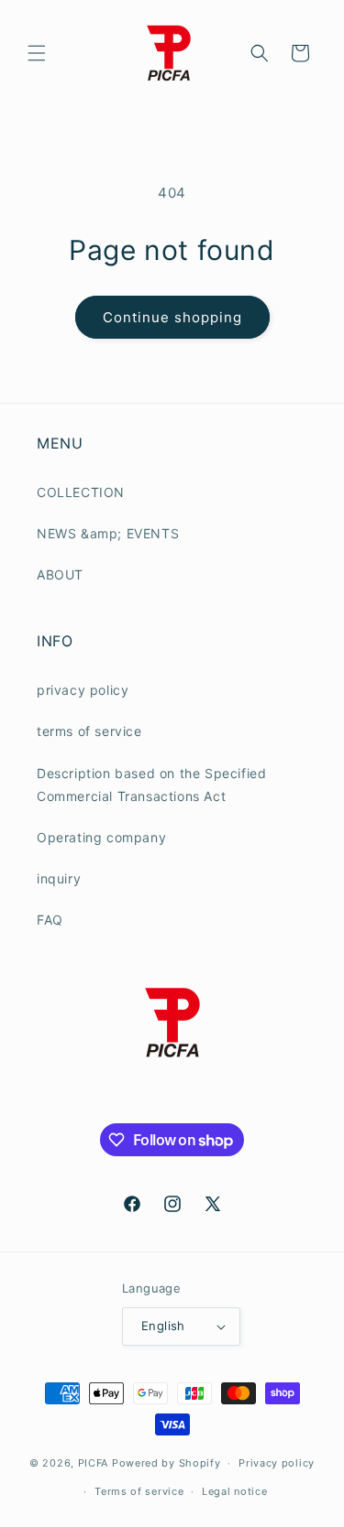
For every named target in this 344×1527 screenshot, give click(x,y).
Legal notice (234, 1491)
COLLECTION (81, 492)
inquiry (59, 878)
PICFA (93, 1463)
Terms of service (138, 1491)
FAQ (50, 919)
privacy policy (82, 690)
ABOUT (60, 574)
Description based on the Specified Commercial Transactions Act (151, 784)
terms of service (89, 731)
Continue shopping (172, 317)
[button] (37, 53)
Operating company (101, 837)
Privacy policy (277, 1463)
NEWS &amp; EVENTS (108, 533)
